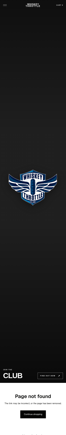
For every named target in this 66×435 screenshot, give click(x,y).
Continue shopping (33, 414)
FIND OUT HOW (50, 375)
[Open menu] (5, 5)
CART (59, 5)
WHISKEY (33, 5)
